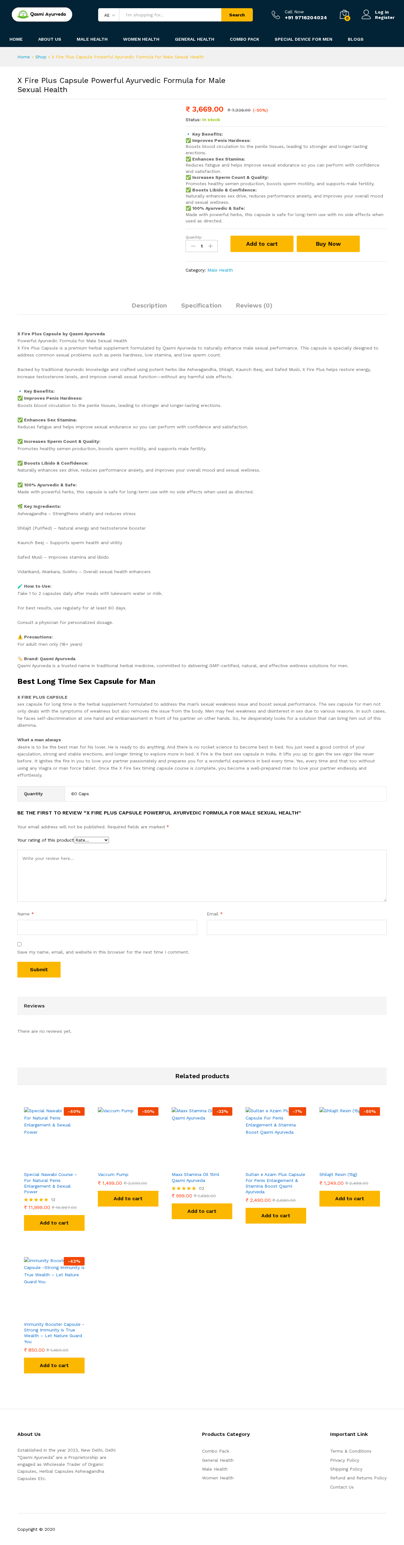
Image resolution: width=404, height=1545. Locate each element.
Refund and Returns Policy (358, 1477)
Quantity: (194, 237)
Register (385, 17)
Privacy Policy (344, 1460)
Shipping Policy (346, 1469)
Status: (193, 119)
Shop (40, 56)
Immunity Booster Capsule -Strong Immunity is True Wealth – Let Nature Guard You (54, 1333)
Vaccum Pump (113, 1174)
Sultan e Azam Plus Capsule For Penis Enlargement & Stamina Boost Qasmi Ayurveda (275, 1183)
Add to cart (262, 243)
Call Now (294, 11)
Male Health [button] (92, 39)
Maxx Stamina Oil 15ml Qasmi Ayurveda (195, 1177)
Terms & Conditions (350, 1451)
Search (237, 14)
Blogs (356, 39)
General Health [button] (194, 39)
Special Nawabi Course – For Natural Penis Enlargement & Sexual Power (50, 1183)
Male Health (220, 270)
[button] (54, 1223)
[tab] (149, 308)
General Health (218, 1460)
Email (215, 913)
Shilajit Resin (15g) (338, 1174)
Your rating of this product (45, 840)
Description (149, 305)
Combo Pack (215, 1451)
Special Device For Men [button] (303, 39)
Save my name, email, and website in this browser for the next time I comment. (103, 952)
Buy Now (328, 243)
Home (16, 39)
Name (25, 913)
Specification (201, 305)
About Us (49, 39)
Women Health (141, 39)
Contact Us (342, 1486)
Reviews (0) (254, 305)
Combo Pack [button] (244, 39)
